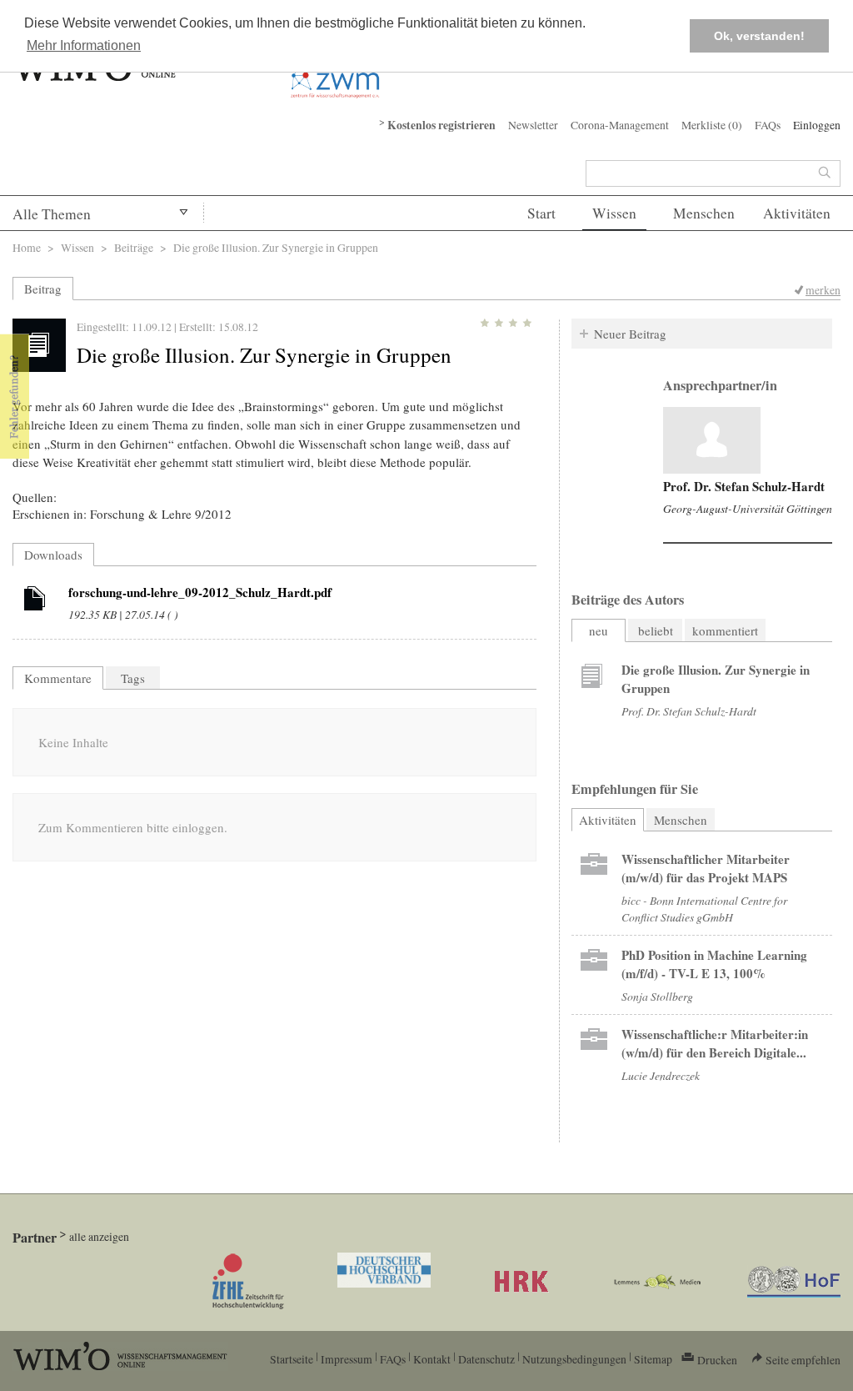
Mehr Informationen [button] (84, 45)
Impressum (346, 1359)
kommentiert (725, 630)
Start (541, 213)
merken (823, 290)
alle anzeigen (99, 1236)
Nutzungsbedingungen (574, 1359)
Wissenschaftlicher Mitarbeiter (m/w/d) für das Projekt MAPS (705, 868)
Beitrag (43, 288)
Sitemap (653, 1359)
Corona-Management (620, 125)
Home (26, 247)
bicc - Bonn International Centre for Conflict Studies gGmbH (704, 908)
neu (598, 630)
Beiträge (133, 247)
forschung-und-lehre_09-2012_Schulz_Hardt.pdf (200, 592)
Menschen (704, 213)
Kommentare (58, 678)
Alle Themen (51, 213)
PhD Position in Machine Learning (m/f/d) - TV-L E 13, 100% (714, 964)
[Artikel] (34, 601)
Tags (133, 678)
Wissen (614, 213)
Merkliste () (711, 125)
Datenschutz (486, 1359)
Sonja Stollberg (657, 996)
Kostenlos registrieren (441, 125)
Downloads (53, 554)
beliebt (655, 630)
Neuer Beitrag (630, 333)
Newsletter (533, 125)
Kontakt (432, 1359)
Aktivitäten (797, 213)
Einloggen (817, 125)
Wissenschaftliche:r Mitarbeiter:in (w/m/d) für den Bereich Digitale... (714, 1043)
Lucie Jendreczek (660, 1075)
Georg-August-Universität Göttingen (747, 508)
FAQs (768, 125)
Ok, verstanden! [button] (759, 36)
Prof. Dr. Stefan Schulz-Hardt (744, 486)
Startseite (291, 1359)
